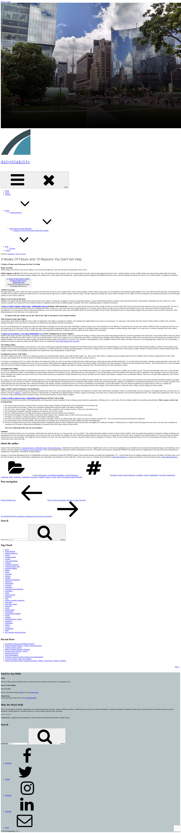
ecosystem (162, 475)
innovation (8, 602)
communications (10, 557)
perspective (34, 477)
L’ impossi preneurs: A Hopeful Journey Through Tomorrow (41, 448)
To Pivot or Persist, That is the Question (18, 659)
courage (146, 475)
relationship (9, 623)
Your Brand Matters (11, 655)
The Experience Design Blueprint (20, 229)
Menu (66, 187)
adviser (115, 475)
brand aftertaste (10, 551)
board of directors (129, 475)
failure (11, 477)
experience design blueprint (14, 589)
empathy (8, 578)
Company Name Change (13, 647)
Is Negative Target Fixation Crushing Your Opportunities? (24, 657)
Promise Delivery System (13, 619)
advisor (120, 475)
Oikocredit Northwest (119, 457)
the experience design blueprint (71, 477)
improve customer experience (14, 600)
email (21, 692)
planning (42, 477)
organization (26, 477)
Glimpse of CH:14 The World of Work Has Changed (30, 230)
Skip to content (6, 2)
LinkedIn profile (31, 698)
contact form (34, 692)
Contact (7, 250)
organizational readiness (13, 613)
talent (59, 477)
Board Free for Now (12, 653)
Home (7, 191)
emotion (7, 576)
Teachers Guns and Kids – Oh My (16, 651)
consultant (139, 475)
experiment (4, 477)
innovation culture (11, 604)
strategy (47, 477)
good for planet (10, 595)
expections (8, 587)
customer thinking (11, 568)
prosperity (8, 621)
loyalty (7, 608)
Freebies (8, 194)
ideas (6, 598)
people (7, 615)
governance (43, 475)
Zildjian (17, 393)
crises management (11, 561)
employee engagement (12, 580)
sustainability (9, 629)
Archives (12, 248)
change (7, 555)
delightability (15, 161)
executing (8, 585)
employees (8, 581)
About (7, 193)
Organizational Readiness (56, 475)
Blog (6, 247)
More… (177, 667)
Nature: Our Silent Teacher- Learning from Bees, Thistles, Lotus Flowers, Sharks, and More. (35, 661)
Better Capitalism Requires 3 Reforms (17, 649)
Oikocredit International (169, 457)
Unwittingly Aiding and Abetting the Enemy (19, 644)
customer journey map (12, 566)
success (53, 477)
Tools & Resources (71, 475)
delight (7, 570)
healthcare (8, 597)
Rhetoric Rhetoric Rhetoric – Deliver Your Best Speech (23, 646)
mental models (10, 610)
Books (7, 211)
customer (8, 563)
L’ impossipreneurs (15, 212)
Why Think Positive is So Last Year (67, 341)
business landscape (11, 553)
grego (24, 254)
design (7, 572)
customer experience (12, 565)
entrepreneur (171, 475)
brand (7, 549)
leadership (17, 477)
